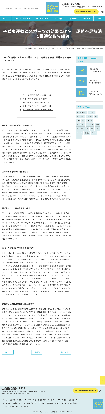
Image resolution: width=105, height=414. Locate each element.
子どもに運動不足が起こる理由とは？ (38, 95)
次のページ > (65, 352)
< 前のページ (8, 352)
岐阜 (83, 120)
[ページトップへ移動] (101, 391)
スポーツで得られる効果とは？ (35, 98)
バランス (79, 133)
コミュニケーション (82, 129)
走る (92, 129)
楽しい (94, 133)
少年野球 (89, 116)
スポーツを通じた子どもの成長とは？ (38, 106)
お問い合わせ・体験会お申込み (86, 12)
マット (79, 137)
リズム (98, 129)
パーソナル (91, 112)
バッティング (80, 125)
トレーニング (81, 116)
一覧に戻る (36, 352)
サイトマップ (25, 406)
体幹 (78, 120)
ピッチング (90, 125)
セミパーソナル (81, 112)
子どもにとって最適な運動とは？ (36, 102)
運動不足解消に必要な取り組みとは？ (38, 109)
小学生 (98, 125)
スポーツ (89, 120)
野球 (96, 116)
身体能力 (87, 133)
